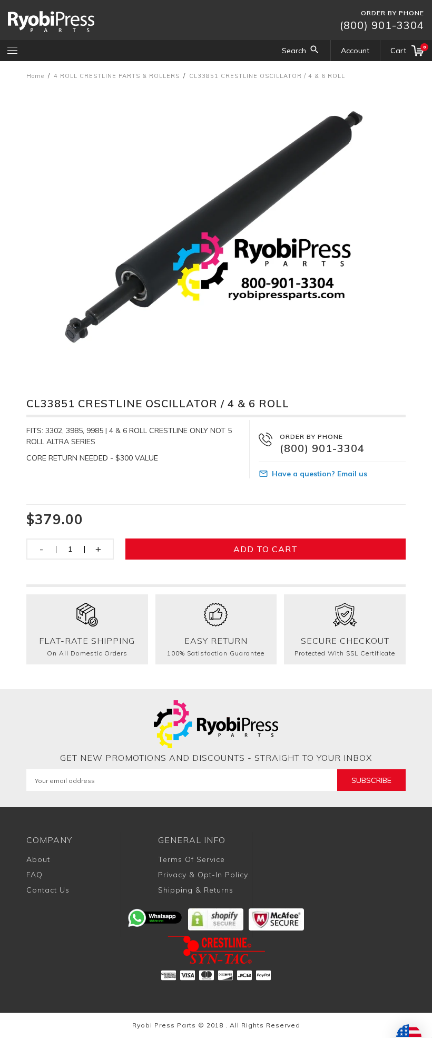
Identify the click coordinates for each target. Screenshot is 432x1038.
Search (294, 50)
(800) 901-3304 (382, 25)
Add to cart (265, 549)
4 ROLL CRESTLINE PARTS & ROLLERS (117, 76)
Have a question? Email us (319, 473)
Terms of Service (191, 859)
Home (35, 76)
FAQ (34, 874)
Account (355, 50)
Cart (407, 49)
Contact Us (48, 890)
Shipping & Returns (195, 890)
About (38, 859)
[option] (216, 228)
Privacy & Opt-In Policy (203, 874)
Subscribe (371, 780)
